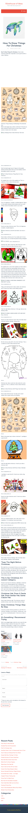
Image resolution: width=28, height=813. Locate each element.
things (20, 662)
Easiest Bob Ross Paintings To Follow (9, 755)
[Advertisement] (14, 72)
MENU (24, 11)
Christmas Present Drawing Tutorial (17, 640)
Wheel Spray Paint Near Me (7, 764)
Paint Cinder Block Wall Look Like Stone (10, 783)
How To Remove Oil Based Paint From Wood (11, 752)
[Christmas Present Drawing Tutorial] (18, 636)
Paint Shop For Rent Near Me (7, 743)
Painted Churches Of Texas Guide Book (9, 757)
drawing (7, 662)
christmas (16, 662)
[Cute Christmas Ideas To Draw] (6, 636)
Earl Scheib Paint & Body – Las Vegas (9, 773)
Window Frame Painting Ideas (7, 790)
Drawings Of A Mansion (6, 666)
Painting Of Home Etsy (6, 785)
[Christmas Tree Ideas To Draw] (6, 649)
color (2, 796)
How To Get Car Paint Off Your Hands (9, 766)
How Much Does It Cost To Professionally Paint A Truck (13, 750)
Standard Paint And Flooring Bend (8, 745)
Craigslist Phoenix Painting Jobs (8, 776)
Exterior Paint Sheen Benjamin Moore (9, 769)
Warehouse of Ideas (14, 3)
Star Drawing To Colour (22, 666)
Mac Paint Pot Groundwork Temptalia (9, 780)
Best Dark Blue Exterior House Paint (9, 759)
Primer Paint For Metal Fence (7, 778)
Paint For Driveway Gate (6, 748)
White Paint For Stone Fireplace (8, 762)
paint (2, 800)
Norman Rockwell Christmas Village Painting (10, 771)
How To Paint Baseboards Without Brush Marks (11, 787)
